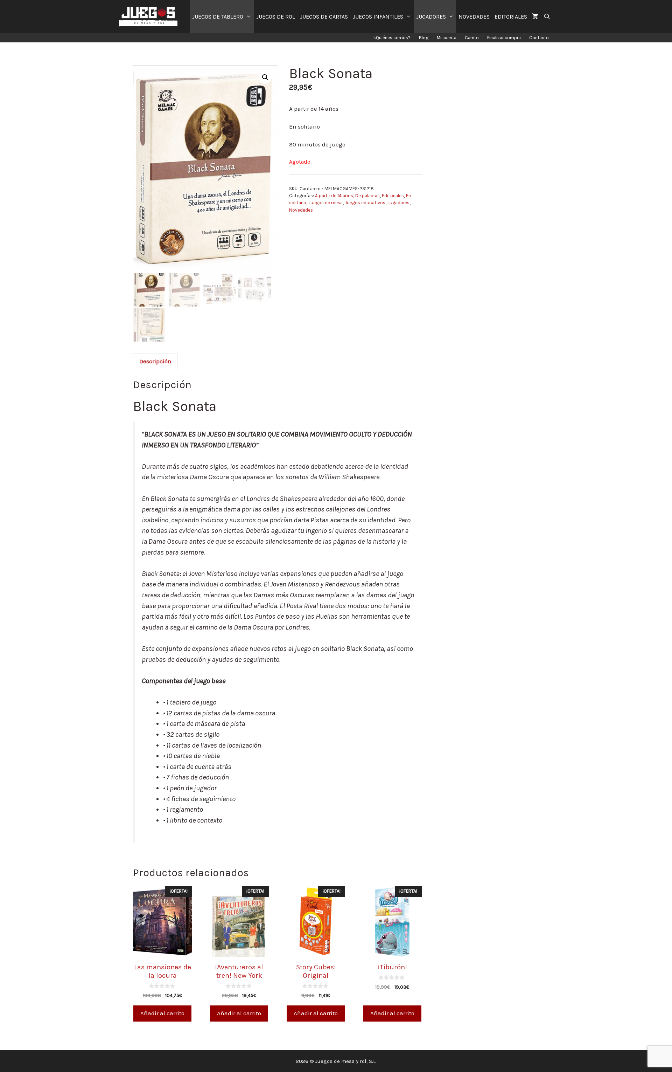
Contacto (539, 37)
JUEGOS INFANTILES (378, 16)
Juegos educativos (365, 202)
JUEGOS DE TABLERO (217, 16)
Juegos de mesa (325, 202)
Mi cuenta (446, 37)
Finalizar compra (504, 37)
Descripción (155, 361)
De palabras (367, 195)
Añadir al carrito (162, 1013)
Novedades (301, 210)
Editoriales (393, 195)
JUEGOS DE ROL (275, 16)
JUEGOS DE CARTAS (324, 16)
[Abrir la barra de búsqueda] (547, 16)
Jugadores (398, 202)
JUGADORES (431, 16)
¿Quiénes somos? (392, 37)
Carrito (472, 37)
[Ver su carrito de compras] (535, 16)
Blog (423, 37)
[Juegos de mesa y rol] (150, 16)
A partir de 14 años (334, 195)
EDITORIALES (511, 16)
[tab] (155, 361)
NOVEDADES (474, 16)
